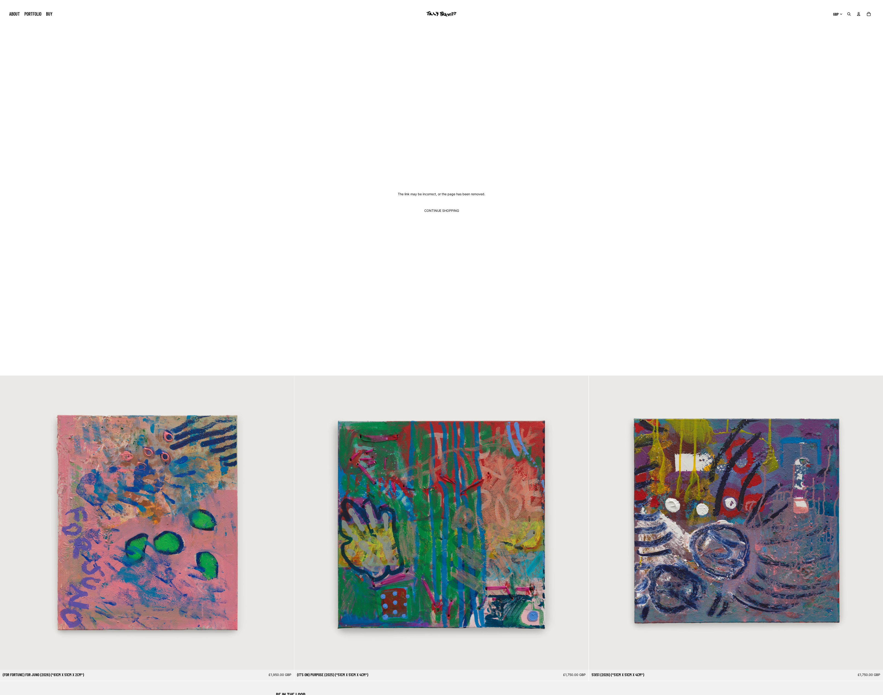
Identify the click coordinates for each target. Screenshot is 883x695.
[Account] (859, 14)
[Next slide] (287, 523)
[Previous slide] (7, 523)
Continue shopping (441, 211)
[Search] (849, 14)
